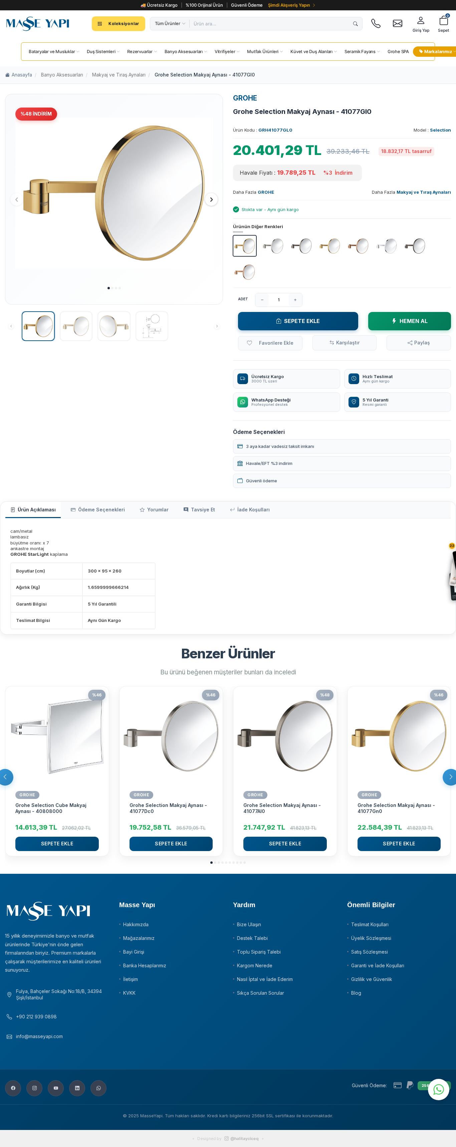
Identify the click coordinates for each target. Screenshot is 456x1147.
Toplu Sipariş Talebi (259, 952)
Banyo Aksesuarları (62, 74)
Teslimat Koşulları (370, 924)
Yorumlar (158, 509)
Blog (356, 993)
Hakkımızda (136, 924)
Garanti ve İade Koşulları (377, 965)
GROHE (245, 98)
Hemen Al (414, 321)
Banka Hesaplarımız (144, 965)
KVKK (129, 993)
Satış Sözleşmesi (369, 952)
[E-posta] (397, 23)
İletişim (130, 979)
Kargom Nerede (254, 965)
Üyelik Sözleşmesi (371, 938)
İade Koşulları (253, 509)
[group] (114, 193)
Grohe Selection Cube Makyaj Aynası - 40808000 (50, 808)
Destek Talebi (252, 938)
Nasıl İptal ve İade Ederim (265, 979)
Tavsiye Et (203, 509)
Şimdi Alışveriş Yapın (289, 5)
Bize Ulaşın (249, 924)
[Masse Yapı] (37, 23)
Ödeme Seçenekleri (101, 509)
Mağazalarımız (139, 938)
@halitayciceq (244, 1138)
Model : (432, 130)
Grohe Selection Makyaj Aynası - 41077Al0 (282, 808)
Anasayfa (22, 74)
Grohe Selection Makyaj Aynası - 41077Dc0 (168, 808)
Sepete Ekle (302, 321)
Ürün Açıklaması (37, 509)
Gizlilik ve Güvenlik (371, 979)
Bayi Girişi (133, 952)
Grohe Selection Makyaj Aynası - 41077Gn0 (396, 808)
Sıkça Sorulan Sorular (260, 993)
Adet (243, 299)
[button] (108, 288)
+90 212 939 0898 (36, 1016)
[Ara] (355, 23)
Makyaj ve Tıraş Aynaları (119, 74)
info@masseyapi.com (39, 1036)
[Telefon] (375, 23)
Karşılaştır (348, 342)
